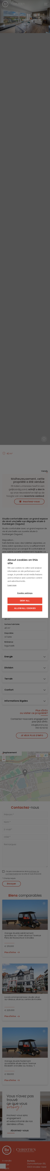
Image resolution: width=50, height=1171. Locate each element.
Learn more (12, 585)
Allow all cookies (25, 608)
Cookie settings (25, 593)
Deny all (25, 601)
